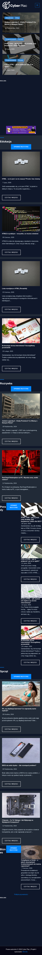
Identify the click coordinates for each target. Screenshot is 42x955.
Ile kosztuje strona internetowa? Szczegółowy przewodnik (30, 642)
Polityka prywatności (21, 894)
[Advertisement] (21, 103)
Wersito (25, 952)
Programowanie (11, 39)
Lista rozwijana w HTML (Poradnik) (14, 288)
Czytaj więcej (11, 197)
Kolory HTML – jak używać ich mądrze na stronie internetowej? (30, 600)
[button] (21, 146)
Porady (20, 39)
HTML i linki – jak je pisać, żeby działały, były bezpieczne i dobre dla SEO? (31, 519)
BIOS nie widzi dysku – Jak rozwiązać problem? (19, 765)
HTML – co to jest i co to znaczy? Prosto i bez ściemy (21, 179)
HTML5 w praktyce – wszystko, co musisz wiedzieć (20, 233)
